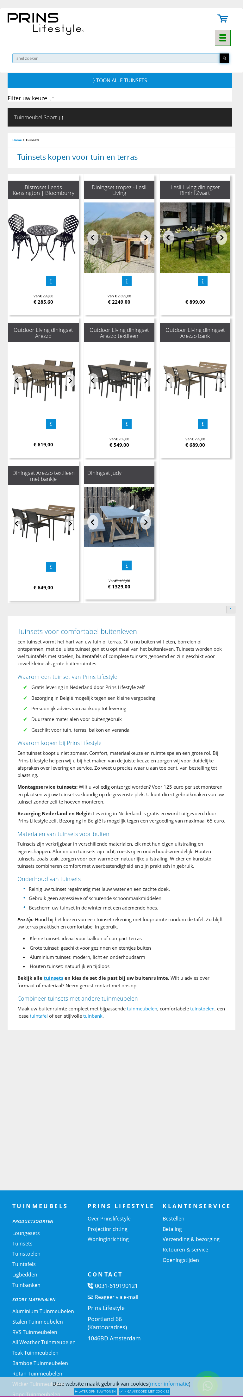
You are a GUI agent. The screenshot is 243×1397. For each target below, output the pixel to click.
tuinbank (93, 1016)
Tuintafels (24, 1264)
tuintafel (39, 1016)
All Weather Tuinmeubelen (44, 1342)
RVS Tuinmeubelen (34, 1332)
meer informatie (169, 1383)
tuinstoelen (202, 1008)
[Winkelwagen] (223, 19)
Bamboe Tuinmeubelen (40, 1363)
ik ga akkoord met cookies (145, 1391)
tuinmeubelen (142, 1008)
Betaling (172, 1229)
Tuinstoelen (26, 1253)
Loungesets (26, 1233)
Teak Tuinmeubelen (35, 1352)
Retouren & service (185, 1249)
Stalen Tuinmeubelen (37, 1321)
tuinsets (53, 978)
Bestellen (173, 1218)
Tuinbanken (26, 1285)
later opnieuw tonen (97, 1391)
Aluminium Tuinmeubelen (43, 1311)
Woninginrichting (108, 1239)
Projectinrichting (108, 1229)
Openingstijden (181, 1260)
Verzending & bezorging (191, 1239)
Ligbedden (24, 1274)
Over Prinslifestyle (109, 1218)
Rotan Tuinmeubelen (37, 1373)
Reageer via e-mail (116, 1297)
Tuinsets (22, 1243)
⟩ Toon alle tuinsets (120, 80)
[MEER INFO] (51, 281)
